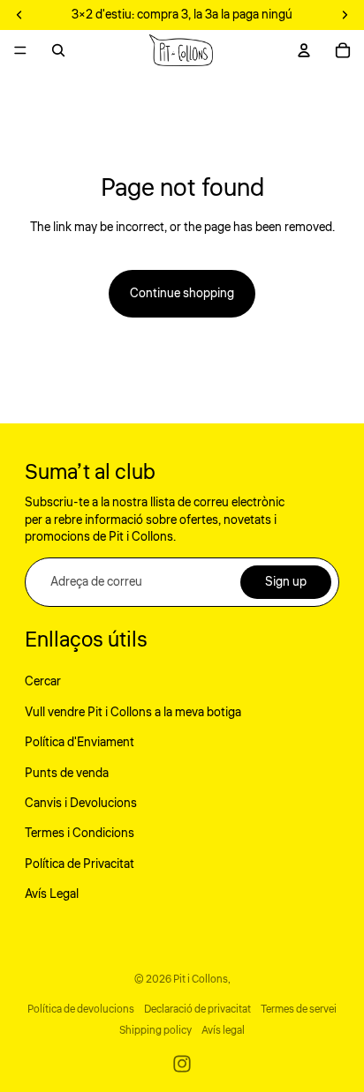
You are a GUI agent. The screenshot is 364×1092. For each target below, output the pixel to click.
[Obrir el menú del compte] (303, 50)
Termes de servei (299, 1009)
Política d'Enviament (79, 743)
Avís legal (223, 1030)
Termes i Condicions (79, 833)
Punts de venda (67, 773)
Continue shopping (182, 294)
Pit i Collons (200, 979)
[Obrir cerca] (58, 50)
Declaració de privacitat (197, 1009)
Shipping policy (155, 1030)
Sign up (286, 582)
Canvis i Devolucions (81, 803)
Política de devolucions (80, 1009)
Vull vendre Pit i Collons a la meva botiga (133, 713)
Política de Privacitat (79, 864)
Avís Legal (52, 894)
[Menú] (20, 50)
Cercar (43, 682)
